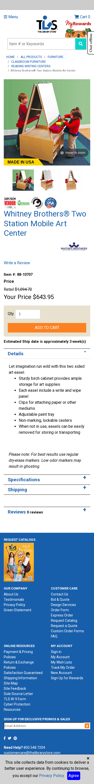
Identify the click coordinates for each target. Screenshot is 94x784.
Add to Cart (47, 327)
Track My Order (63, 668)
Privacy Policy (14, 605)
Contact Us (59, 594)
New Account (61, 673)
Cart (84, 16)
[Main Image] (23, 180)
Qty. (11, 313)
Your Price (17, 297)
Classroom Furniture (28, 62)
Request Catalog (64, 620)
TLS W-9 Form (15, 699)
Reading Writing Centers (30, 66)
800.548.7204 (34, 748)
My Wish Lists (61, 662)
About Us (11, 594)
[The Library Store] (47, 24)
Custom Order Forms (67, 631)
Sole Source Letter (18, 694)
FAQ (54, 636)
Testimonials (14, 600)
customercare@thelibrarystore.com (32, 753)
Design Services (63, 605)
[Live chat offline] (90, 42)
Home (10, 57)
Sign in (56, 652)
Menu (12, 16)
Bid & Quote (60, 600)
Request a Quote (64, 626)
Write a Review (17, 262)
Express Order (62, 615)
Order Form (60, 610)
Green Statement (17, 610)
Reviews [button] (25, 512)
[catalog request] (19, 562)
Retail (9, 289)
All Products (31, 57)
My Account (60, 657)
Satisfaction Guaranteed (23, 673)
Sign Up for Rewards (67, 678)
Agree (73, 775)
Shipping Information (20, 678)
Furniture (55, 57)
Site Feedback (15, 688)
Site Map (11, 683)
